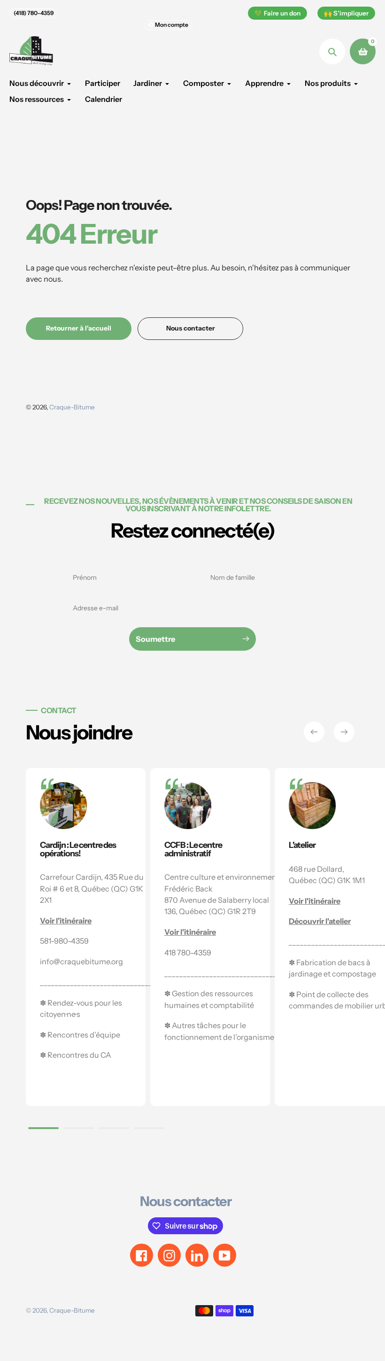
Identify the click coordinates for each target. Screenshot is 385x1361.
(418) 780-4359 (34, 12)
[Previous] (314, 732)
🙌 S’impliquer (346, 13)
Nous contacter (185, 1201)
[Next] (344, 732)
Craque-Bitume (72, 407)
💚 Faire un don (277, 13)
